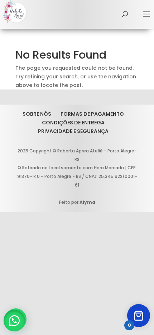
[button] (14, 320)
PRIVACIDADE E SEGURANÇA (73, 131)
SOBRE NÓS (37, 114)
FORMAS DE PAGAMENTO (92, 114)
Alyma (87, 202)
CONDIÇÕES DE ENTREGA (73, 122)
